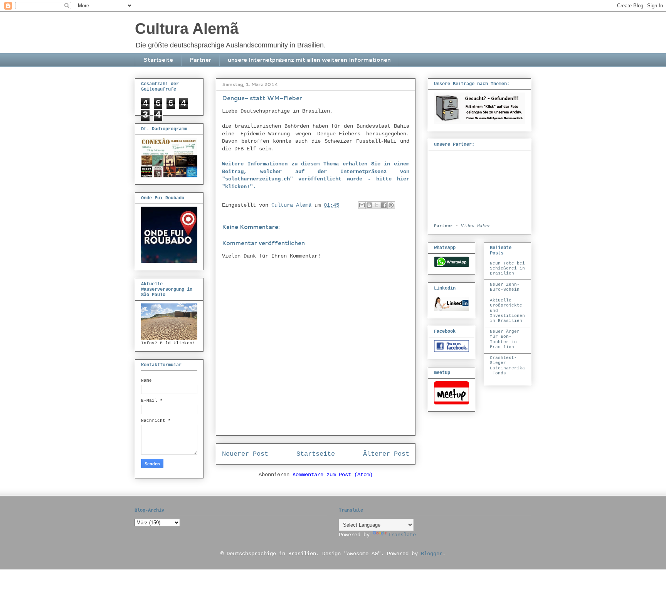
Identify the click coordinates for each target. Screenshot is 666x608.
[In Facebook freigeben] (384, 205)
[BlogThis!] (369, 205)
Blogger (431, 554)
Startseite (158, 60)
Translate (402, 535)
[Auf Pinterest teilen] (391, 205)
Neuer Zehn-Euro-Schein (505, 287)
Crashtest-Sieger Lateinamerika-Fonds (507, 365)
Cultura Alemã (187, 28)
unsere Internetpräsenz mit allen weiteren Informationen (309, 60)
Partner (200, 60)
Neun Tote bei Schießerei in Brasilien (507, 268)
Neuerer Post (245, 454)
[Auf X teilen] (376, 205)
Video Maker (476, 226)
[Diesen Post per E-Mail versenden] (362, 205)
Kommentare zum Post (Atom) (333, 475)
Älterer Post (386, 454)
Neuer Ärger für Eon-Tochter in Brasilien (505, 339)
